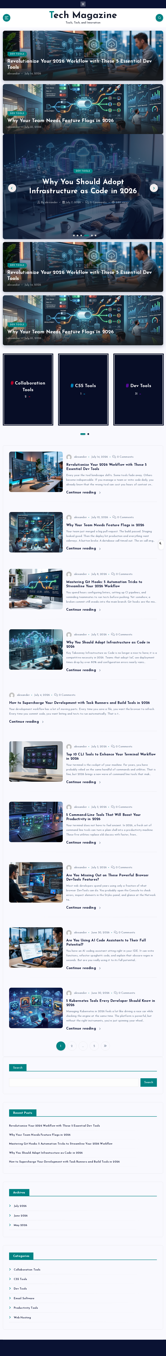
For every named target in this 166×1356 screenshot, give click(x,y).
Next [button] (154, 188)
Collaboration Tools (27, 1269)
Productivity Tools (26, 1308)
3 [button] (81, 235)
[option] (83, 186)
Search (18, 1067)
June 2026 (21, 1215)
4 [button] (84, 235)
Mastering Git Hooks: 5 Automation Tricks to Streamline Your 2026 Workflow (61, 1144)
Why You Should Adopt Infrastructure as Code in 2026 (46, 1153)
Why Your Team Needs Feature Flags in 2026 (60, 120)
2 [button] (77, 235)
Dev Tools (17, 54)
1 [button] (73, 235)
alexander (13, 73)
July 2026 (20, 1206)
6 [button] (95, 235)
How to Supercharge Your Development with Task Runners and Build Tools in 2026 (83, 187)
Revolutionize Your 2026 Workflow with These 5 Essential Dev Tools (54, 1126)
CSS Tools (85, 386)
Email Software (24, 1298)
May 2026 (20, 1225)
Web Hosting (22, 1317)
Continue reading (81, 492)
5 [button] (88, 235)
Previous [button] (12, 188)
